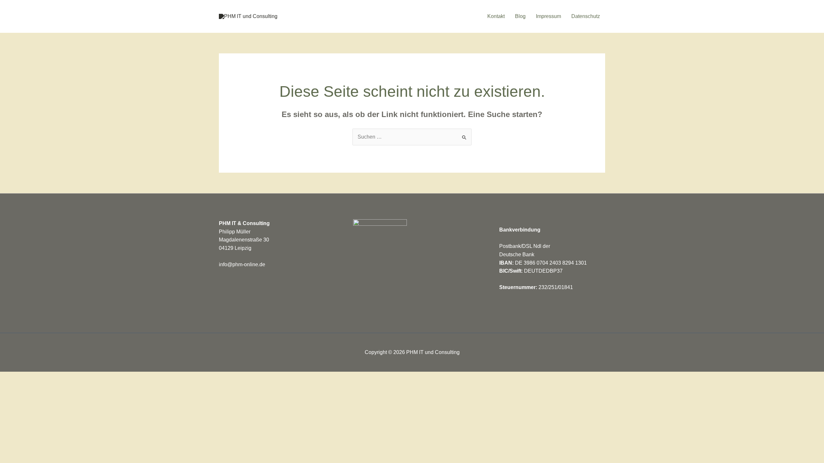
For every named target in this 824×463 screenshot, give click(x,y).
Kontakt (496, 16)
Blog (520, 16)
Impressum (548, 16)
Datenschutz (585, 16)
